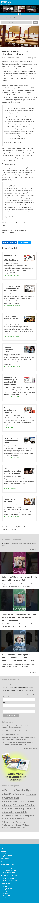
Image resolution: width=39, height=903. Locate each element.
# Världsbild (21, 812)
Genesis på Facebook (10, 867)
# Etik (25, 819)
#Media (14, 529)
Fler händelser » (32, 549)
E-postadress (8, 697)
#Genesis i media (12, 527)
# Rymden (18, 805)
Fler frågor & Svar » (30, 748)
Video (6, 890)
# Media (6, 794)
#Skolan (20, 527)
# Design (6, 815)
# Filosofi (30, 808)
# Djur (27, 790)
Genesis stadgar (29, 172)
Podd (6, 891)
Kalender (7, 893)
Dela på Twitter (25, 242)
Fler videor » (33, 672)
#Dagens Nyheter (6, 529)
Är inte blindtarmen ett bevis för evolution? (14, 731)
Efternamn (6, 708)
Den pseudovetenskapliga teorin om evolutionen (12, 471)
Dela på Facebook (9, 242)
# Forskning (8, 818)
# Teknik (25, 825)
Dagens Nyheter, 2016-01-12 (12, 217)
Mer (7, 17)
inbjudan (4, 81)
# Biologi (31, 794)
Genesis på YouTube (10, 869)
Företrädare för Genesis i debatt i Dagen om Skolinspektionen (13, 288)
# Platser (7, 805)
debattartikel (8, 100)
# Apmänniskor (10, 797)
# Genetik (7, 808)
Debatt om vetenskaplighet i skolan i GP (10, 410)
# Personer (19, 794)
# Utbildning (7, 825)
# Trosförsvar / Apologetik (14, 822)
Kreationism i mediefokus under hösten (11, 349)
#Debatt (31, 527)
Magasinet (7, 895)
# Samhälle (8, 812)
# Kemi (18, 819)
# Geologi (30, 805)
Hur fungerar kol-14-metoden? (11, 734)
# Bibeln (7, 790)
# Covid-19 (21, 828)
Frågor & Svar (8, 888)
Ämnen (6, 886)
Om (5, 897)
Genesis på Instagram (10, 870)
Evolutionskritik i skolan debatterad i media (11, 319)
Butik (6, 899)
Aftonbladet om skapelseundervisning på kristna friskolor (12, 258)
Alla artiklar (12, 17)
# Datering (18, 808)
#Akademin (26, 527)
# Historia (17, 815)
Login (2, 861)
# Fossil (18, 790)
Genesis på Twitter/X (10, 872)
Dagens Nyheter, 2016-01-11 (12, 142)
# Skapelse (28, 815)
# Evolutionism (10, 801)
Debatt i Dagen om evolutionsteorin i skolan (11, 441)
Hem (3, 17)
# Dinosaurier (27, 801)
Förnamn (6, 703)
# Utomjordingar (9, 828)
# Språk (17, 825)
